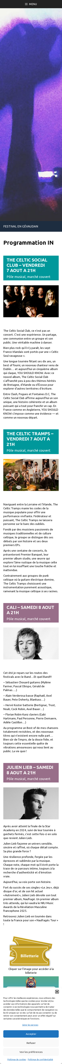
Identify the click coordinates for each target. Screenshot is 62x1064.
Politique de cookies (16, 1059)
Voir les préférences (31, 1052)
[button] (57, 991)
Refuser (31, 1043)
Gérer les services (30, 1025)
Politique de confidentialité (40, 1059)
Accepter (31, 1034)
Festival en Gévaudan (20, 226)
